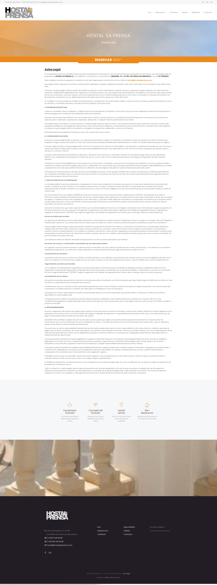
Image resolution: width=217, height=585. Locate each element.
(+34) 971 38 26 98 (12, 2)
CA (207, 2)
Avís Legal (126, 573)
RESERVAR (196, 12)
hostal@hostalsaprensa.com (51, 2)
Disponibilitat (129, 527)
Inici (149, 12)
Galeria (185, 12)
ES (203, 2)
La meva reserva (157, 527)
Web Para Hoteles (115, 577)
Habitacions (160, 12)
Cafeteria (173, 12)
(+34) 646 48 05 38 (29, 2)
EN (211, 2)
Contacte (208, 12)
